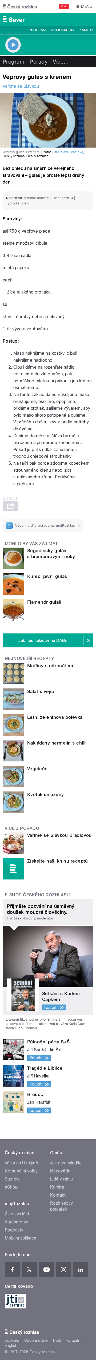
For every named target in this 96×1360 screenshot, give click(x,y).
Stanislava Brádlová (68, 152)
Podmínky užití (66, 1340)
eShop (11, 1187)
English (11, 1345)
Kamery (86, 30)
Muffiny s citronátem (50, 665)
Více (61, 61)
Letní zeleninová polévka (55, 717)
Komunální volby (21, 1171)
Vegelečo (37, 768)
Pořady (38, 61)
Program (37, 30)
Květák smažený (45, 794)
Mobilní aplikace (21, 1238)
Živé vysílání (17, 1213)
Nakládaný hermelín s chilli (57, 743)
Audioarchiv (62, 30)
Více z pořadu (22, 828)
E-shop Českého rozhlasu (37, 894)
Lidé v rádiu (61, 1179)
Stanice (12, 1179)
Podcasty (14, 1230)
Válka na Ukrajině (21, 1162)
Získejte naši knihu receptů (57, 861)
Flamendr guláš (44, 602)
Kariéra (57, 1187)
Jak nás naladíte (66, 1162)
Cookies (12, 1340)
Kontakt (58, 1195)
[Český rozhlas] (20, 6)
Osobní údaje (36, 1340)
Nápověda (60, 1171)
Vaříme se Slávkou (21, 86)
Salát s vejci (40, 691)
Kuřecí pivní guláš (47, 576)
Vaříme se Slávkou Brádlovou (59, 835)
